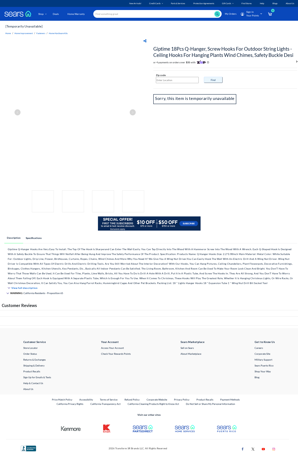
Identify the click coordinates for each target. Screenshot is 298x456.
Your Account (110, 341)
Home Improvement (23, 33)
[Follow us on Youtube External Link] (263, 448)
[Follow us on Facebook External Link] (242, 448)
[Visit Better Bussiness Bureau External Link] (28, 448)
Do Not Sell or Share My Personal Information (210, 403)
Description (14, 237)
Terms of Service (108, 399)
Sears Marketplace (193, 341)
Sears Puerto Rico (264, 365)
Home (8, 33)
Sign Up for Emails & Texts (37, 377)
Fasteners (40, 33)
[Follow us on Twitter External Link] (253, 448)
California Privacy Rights (70, 403)
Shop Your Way (263, 371)
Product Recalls (31, 371)
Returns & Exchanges (34, 359)
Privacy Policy (181, 399)
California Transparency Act (105, 403)
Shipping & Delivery (33, 365)
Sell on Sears (187, 347)
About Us (28, 389)
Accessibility (86, 399)
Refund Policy (132, 399)
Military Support (263, 359)
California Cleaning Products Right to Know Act (153, 403)
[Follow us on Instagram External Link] (273, 448)
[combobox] (157, 14)
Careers (259, 347)
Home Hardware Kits (58, 33)
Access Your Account (112, 347)
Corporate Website (157, 399)
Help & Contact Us (33, 383)
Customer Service (34, 341)
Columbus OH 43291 (172, 75)
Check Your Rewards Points (116, 353)
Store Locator (30, 347)
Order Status (30, 353)
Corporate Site (262, 353)
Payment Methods (230, 399)
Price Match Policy (62, 399)
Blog (257, 377)
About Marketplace (191, 353)
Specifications (34, 237)
